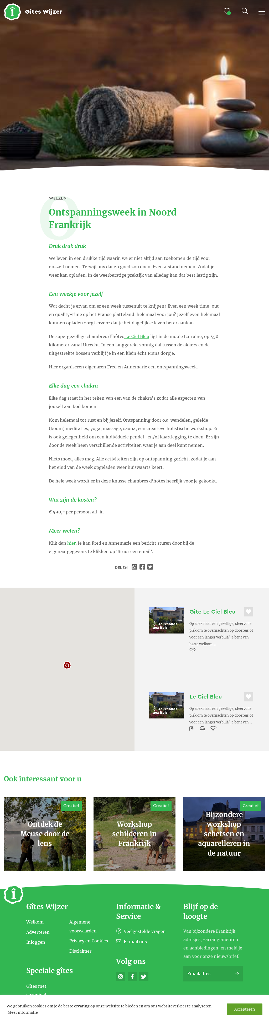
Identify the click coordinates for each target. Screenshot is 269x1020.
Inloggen (35, 942)
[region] (134, 1007)
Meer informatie (23, 1012)
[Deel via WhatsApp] (135, 567)
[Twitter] (143, 976)
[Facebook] (132, 976)
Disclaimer (80, 950)
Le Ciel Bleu (136, 336)
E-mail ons (135, 941)
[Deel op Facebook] (142, 567)
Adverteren (38, 932)
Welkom (35, 922)
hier (71, 543)
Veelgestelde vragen (144, 931)
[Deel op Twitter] (150, 567)
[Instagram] (120, 976)
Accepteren (244, 1009)
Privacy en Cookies (88, 940)
